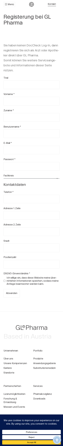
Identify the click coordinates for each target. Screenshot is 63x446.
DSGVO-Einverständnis (17, 273)
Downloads (39, 398)
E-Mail (8, 143)
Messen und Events (14, 406)
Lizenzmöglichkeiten (14, 394)
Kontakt (52, 4)
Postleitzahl (10, 257)
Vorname (9, 94)
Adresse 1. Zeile (12, 208)
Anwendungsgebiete (44, 363)
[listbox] (31, 178)
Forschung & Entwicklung (10, 400)
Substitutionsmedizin (44, 368)
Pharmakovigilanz (42, 394)
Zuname (9, 110)
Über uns (8, 358)
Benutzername (12, 126)
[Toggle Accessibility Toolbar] (57, 440)
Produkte (38, 358)
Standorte (9, 372)
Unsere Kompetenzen (15, 363)
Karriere (8, 368)
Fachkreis (9, 175)
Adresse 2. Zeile (12, 224)
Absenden (11, 293)
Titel (6, 77)
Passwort (9, 159)
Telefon (8, 192)
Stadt (6, 241)
